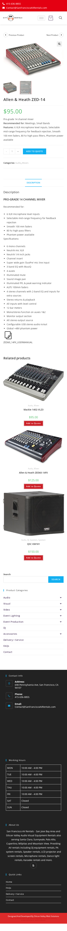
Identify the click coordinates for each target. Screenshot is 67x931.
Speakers (33, 540)
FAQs (6, 645)
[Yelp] (33, 865)
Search (7, 574)
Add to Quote (34, 151)
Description (33, 182)
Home (9, 881)
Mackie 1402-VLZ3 (33, 409)
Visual (7, 603)
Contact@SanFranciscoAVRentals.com (35, 706)
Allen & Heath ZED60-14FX (33, 472)
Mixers (25, 162)
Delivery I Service (13, 639)
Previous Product (16, 35)
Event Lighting (11, 615)
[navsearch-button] (60, 18)
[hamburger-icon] (41, 18)
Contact (7, 651)
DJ (28, 540)
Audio (18, 162)
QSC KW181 (33, 544)
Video (6, 609)
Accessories (10, 633)
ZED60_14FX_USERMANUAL (18, 342)
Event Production (13, 621)
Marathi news (41, 918)
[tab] (33, 183)
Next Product (52, 35)
